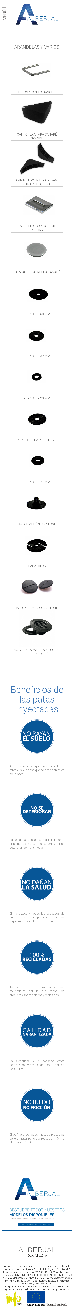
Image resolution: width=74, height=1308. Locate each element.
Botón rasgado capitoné (37, 608)
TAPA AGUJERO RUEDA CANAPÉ (37, 272)
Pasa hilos (37, 566)
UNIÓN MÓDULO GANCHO (37, 92)
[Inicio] (37, 14)
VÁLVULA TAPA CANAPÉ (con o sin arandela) (37, 652)
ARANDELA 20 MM (37, 398)
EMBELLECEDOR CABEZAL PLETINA (37, 228)
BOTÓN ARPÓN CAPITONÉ (37, 524)
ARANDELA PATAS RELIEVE (36, 440)
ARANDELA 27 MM (37, 482)
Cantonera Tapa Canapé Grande (37, 136)
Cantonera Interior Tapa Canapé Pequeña (37, 182)
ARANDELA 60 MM (37, 314)
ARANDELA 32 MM (37, 356)
